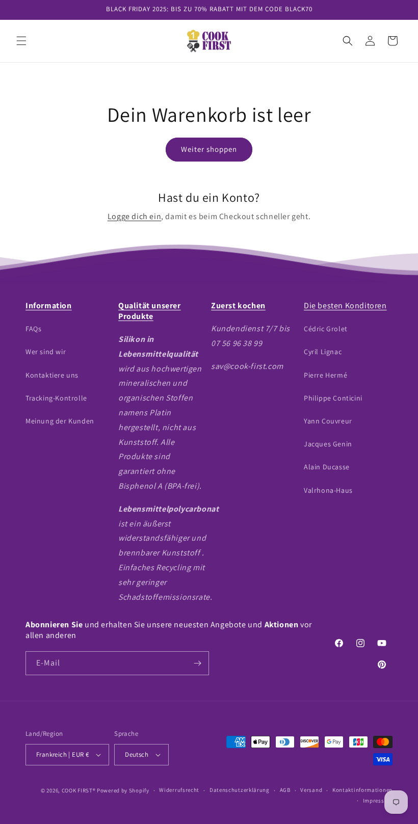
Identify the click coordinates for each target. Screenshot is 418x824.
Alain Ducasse (327, 466)
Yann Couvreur (328, 421)
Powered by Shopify (123, 790)
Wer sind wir (45, 351)
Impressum (378, 800)
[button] (21, 41)
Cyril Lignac (323, 351)
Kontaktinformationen (362, 789)
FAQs (33, 328)
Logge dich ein (134, 216)
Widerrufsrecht (179, 789)
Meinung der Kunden (59, 421)
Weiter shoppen (209, 149)
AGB (285, 789)
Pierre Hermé (325, 375)
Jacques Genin (328, 443)
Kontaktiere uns (52, 375)
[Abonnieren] (197, 663)
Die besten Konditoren (345, 305)
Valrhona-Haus (328, 490)
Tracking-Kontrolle (56, 398)
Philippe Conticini (333, 398)
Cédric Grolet (326, 328)
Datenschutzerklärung (240, 789)
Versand (311, 789)
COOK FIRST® (79, 790)
